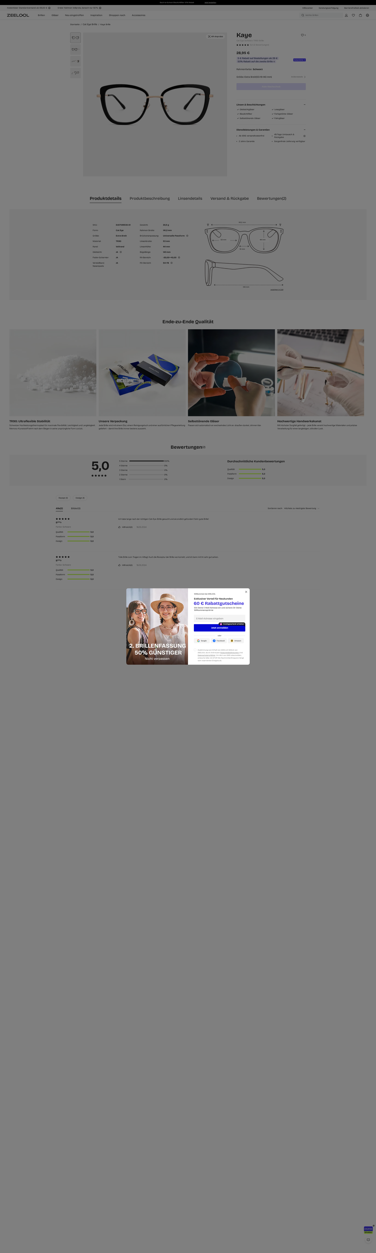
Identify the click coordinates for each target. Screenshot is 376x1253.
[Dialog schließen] (246, 591)
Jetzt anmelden (219, 627)
